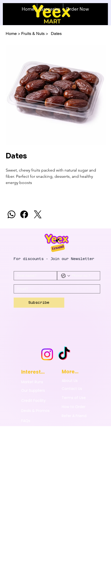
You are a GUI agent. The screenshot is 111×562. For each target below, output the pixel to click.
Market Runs (32, 381)
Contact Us (72, 388)
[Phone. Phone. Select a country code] (65, 276)
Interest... (33, 372)
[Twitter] (38, 214)
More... (70, 371)
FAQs (25, 420)
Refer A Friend (74, 415)
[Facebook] (24, 214)
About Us (70, 380)
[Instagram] (47, 354)
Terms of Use (74, 397)
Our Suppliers (33, 390)
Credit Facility (33, 400)
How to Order (73, 406)
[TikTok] (64, 354)
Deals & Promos (35, 410)
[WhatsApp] (11, 214)
